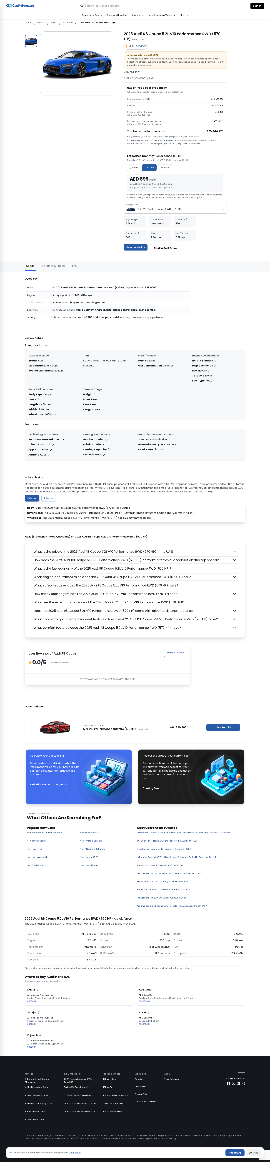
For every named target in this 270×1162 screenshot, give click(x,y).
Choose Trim (132, 204)
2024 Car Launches (113, 1103)
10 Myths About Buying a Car (39, 1103)
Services (136, 15)
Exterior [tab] (32, 498)
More (182, 15)
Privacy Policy (141, 1094)
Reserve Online (135, 247)
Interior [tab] (48, 498)
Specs (30, 266)
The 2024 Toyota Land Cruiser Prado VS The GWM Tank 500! (167, 840)
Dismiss (253, 1152)
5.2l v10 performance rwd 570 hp (97, 22)
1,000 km (134, 167)
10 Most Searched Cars (36, 1087)
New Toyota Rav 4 (89, 832)
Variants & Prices (53, 266)
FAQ (74, 266)
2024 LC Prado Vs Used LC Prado (80, 1103)
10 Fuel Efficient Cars (35, 1111)
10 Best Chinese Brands (36, 1095)
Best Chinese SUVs (112, 1111)
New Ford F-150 (34, 848)
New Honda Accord (37, 857)
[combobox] (175, 209)
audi (53, 22)
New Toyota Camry (36, 840)
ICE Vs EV (107, 1087)
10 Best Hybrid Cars (34, 1119)
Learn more (75, 1152)
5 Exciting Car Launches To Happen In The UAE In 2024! (164, 848)
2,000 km (149, 167)
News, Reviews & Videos (160, 15)
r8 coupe (68, 22)
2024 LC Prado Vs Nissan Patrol (79, 1111)
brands (40, 22)
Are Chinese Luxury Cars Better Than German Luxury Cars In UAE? (169, 873)
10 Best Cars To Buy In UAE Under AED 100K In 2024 (161, 897)
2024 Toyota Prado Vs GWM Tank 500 (78, 1081)
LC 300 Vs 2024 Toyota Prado (78, 1095)
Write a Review (175, 652)
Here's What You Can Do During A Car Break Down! (162, 881)
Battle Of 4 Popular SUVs (76, 1087)
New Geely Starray (36, 865)
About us (139, 1079)
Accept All (235, 1152)
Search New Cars (90, 15)
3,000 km (165, 167)
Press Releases (171, 1079)
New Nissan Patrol (89, 865)
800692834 (144, 1001)
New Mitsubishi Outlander (93, 848)
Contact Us (140, 1086)
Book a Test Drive (165, 248)
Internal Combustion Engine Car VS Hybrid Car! (160, 865)
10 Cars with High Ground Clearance (37, 1081)
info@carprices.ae (235, 1078)
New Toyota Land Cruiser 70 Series (44, 832)
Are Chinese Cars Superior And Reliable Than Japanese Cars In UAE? (172, 905)
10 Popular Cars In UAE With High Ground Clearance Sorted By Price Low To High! (177, 857)
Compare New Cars (117, 15)
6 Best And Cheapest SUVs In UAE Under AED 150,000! (163, 889)
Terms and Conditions (146, 1101)
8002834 (31, 1001)
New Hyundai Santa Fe (91, 840)
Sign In (257, 6)
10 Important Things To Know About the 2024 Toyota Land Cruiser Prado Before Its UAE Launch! (184, 832)
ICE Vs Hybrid (109, 1079)
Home (28, 22)
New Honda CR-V (89, 857)
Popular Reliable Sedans (115, 1095)
